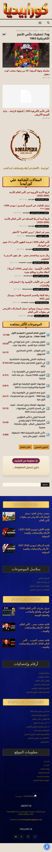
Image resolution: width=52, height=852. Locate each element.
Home (42, 30)
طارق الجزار (31, 199)
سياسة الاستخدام (43, 776)
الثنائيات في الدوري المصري (39, 213)
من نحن (46, 761)
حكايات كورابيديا (43, 677)
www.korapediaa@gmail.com (30, 819)
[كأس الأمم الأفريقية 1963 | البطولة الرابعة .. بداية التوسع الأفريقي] (26, 96)
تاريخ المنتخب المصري (41, 684)
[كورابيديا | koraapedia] (26, 11)
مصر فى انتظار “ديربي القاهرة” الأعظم (30, 232)
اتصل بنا (46, 765)
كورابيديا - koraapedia (25, 262)
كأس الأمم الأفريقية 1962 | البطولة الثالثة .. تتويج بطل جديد (28, 434)
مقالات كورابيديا (42, 236)
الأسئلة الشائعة (43, 772)
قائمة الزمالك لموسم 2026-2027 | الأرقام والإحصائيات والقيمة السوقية (33, 549)
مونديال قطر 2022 (42, 302)
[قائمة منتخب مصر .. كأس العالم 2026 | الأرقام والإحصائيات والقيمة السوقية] (9, 627)
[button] (40, 23)
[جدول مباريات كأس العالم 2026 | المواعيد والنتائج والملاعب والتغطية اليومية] (9, 611)
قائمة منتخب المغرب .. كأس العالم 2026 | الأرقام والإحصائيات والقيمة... (34, 643)
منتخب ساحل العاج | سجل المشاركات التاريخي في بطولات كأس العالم (34, 517)
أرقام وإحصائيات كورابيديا (40, 688)
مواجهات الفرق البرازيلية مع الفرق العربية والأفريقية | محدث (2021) (29, 385)
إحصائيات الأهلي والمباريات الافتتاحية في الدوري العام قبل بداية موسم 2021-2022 (26, 363)
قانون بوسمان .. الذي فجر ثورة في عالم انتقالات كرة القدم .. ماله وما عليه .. (26, 343)
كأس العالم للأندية (42, 199)
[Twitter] (21, 836)
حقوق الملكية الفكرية (41, 780)
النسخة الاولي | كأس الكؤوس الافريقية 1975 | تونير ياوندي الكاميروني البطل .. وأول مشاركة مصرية (29, 422)
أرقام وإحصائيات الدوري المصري (37, 692)
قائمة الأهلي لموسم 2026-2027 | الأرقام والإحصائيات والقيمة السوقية (33, 533)
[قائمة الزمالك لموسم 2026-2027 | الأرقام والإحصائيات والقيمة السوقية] (9, 548)
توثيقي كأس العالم (41, 316)
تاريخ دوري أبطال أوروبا (40, 263)
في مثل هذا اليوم (43, 582)
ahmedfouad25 (28, 275)
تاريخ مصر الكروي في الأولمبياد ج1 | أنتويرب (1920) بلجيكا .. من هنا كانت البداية (28, 375)
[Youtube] (15, 836)
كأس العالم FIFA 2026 (40, 249)
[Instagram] (28, 836)
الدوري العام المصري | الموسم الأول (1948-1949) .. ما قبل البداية (28, 334)
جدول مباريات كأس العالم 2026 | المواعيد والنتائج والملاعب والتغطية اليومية (34, 611)
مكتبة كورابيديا (44, 673)
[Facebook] (34, 836)
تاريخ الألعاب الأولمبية (41, 276)
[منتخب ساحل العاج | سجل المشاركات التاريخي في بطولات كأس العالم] (9, 516)
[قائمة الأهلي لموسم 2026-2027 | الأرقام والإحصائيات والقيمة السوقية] (9, 532)
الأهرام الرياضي (43, 578)
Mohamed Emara (31, 236)
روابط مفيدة (45, 769)
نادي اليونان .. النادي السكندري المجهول (30, 352)
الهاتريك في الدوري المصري (39, 586)
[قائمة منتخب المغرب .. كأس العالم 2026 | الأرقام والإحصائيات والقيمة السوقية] (9, 643)
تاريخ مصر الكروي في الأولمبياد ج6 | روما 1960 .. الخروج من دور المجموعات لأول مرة (27, 396)
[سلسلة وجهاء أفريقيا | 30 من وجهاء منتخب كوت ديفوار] (26, 55)
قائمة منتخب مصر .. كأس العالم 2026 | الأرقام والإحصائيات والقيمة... (34, 627)
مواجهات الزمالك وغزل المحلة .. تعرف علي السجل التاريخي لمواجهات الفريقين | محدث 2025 (27, 408)
